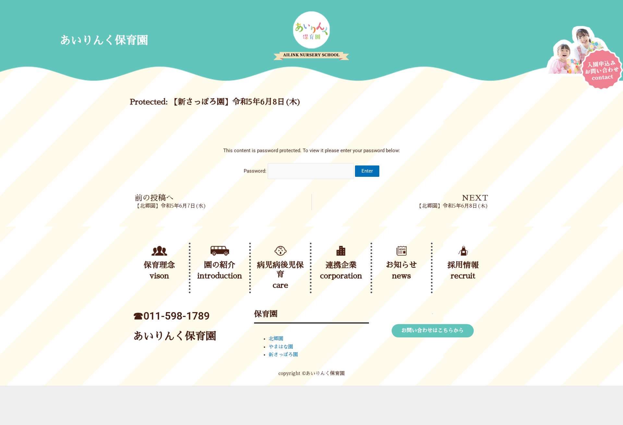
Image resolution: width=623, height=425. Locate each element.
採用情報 (463, 265)
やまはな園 (281, 346)
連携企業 (341, 265)
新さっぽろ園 (283, 354)
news (401, 276)
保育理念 (159, 265)
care (280, 285)
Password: (256, 171)
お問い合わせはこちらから (432, 330)
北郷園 (276, 338)
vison (159, 276)
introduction (219, 276)
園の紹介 (219, 265)
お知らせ (401, 265)
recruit (463, 276)
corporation (341, 276)
